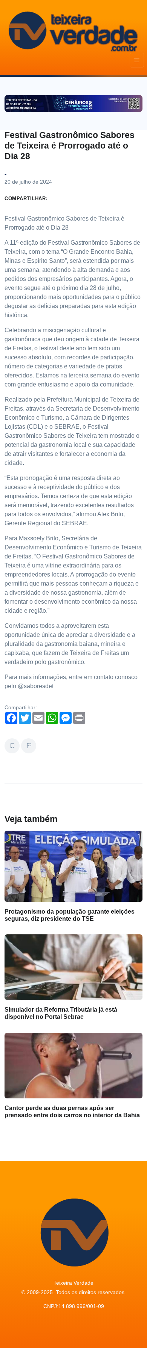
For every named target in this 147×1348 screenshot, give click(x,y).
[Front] (72, 30)
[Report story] (28, 745)
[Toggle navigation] (137, 60)
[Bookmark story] (12, 745)
